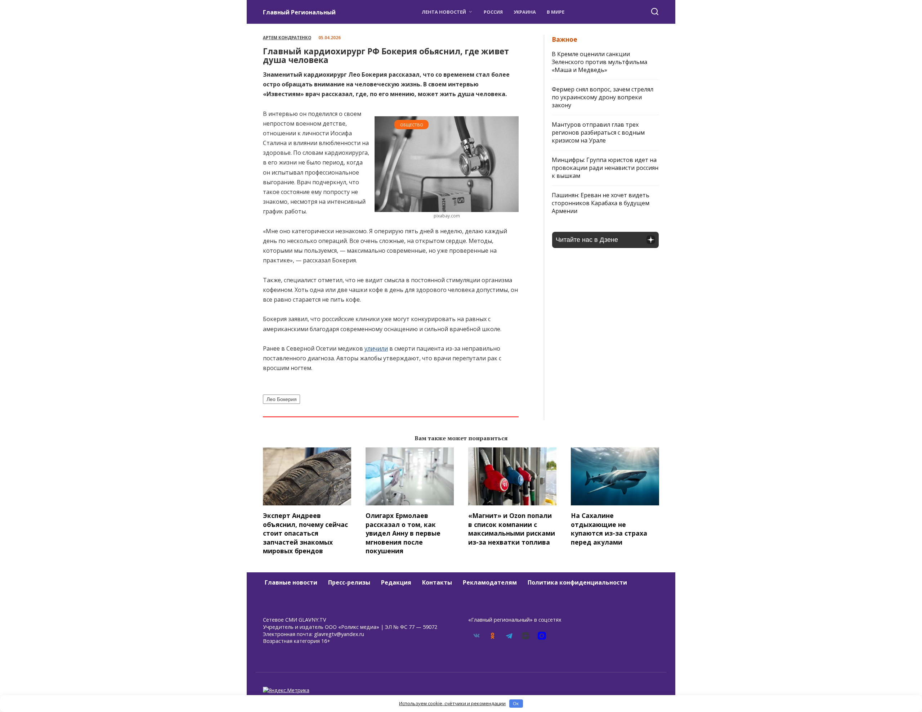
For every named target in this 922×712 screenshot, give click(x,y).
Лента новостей (444, 12)
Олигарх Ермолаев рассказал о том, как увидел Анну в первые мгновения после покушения (403, 533)
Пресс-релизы (349, 582)
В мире (555, 12)
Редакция (396, 582)
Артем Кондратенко (287, 37)
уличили (376, 348)
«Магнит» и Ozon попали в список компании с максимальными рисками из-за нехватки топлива (511, 528)
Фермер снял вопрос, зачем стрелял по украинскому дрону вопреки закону (602, 97)
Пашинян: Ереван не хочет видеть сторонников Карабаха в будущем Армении (600, 203)
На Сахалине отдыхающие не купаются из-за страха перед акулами (609, 528)
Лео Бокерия (282, 399)
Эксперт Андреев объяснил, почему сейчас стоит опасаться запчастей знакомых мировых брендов (305, 533)
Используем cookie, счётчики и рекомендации (452, 703)
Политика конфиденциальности (577, 582)
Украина (525, 12)
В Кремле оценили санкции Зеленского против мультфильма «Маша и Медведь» (599, 62)
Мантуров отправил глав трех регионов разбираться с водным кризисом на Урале (598, 132)
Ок (516, 703)
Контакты (437, 582)
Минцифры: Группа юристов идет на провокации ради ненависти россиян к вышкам (605, 168)
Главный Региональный (299, 12)
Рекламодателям (490, 582)
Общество (411, 124)
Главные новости (291, 582)
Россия (493, 12)
